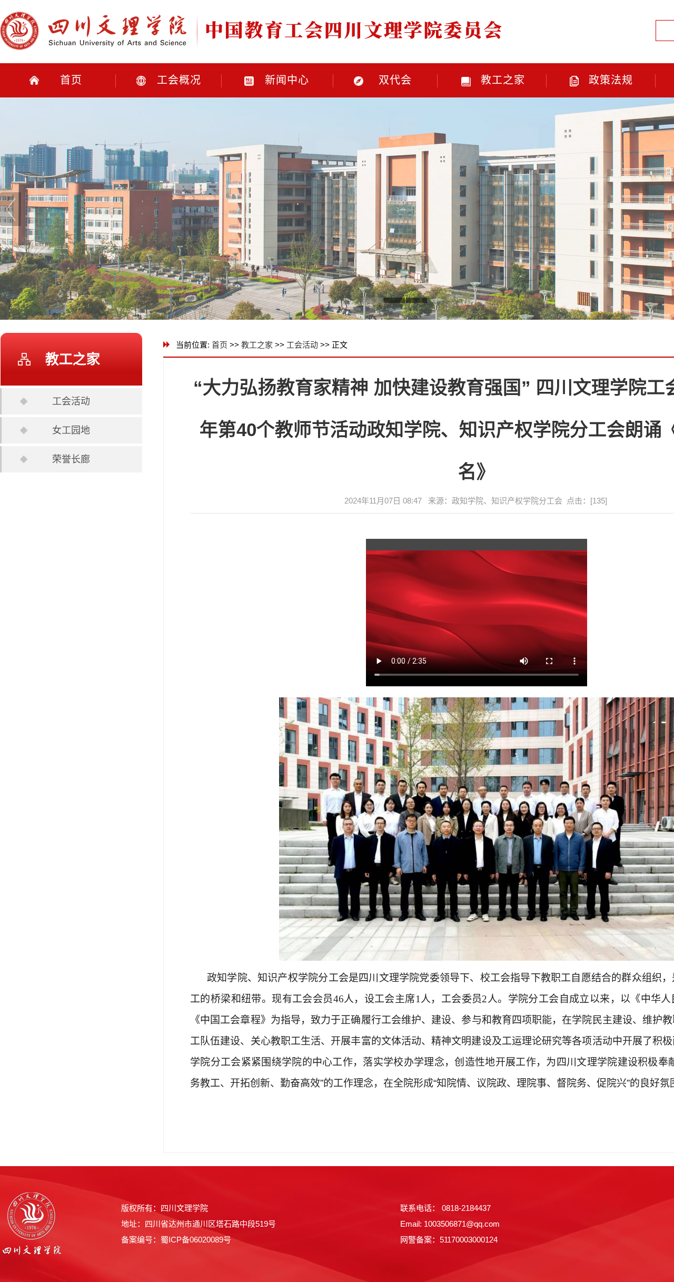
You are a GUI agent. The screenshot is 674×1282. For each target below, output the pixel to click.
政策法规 (611, 80)
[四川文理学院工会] (253, 53)
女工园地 (71, 430)
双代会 (395, 80)
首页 (71, 80)
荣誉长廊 (71, 459)
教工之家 (503, 80)
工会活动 (71, 401)
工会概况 (179, 80)
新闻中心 (287, 80)
